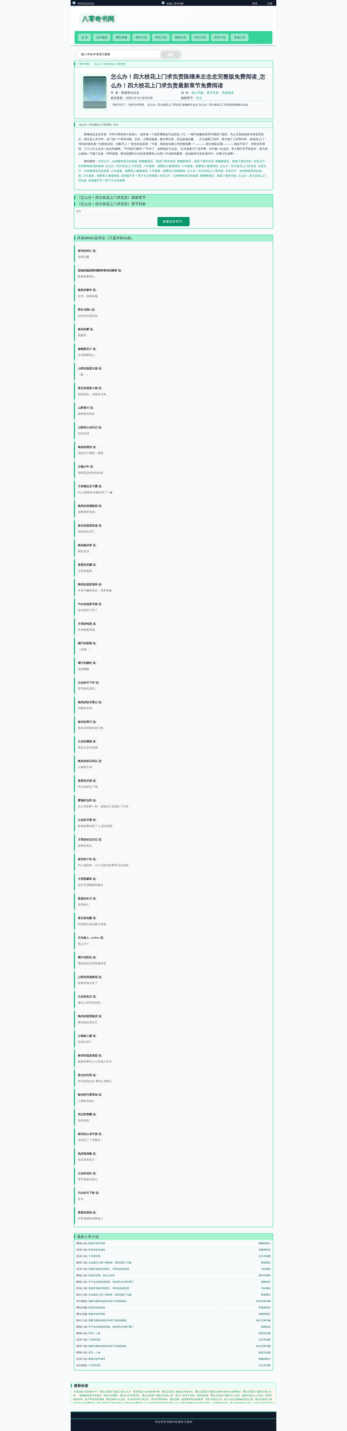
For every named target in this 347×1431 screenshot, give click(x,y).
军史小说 (160, 37)
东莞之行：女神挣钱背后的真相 (117, 161)
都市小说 (141, 37)
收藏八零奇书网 (175, 3)
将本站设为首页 (86, 3)
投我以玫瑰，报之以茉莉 (101, 1275)
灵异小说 (220, 37)
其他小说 (239, 37)
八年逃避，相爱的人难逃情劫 (161, 166)
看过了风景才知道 (185, 1395)
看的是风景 (203, 1395)
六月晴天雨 (94, 1256)
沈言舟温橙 (265, 1256)
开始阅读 (228, 92)
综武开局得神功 (159, 1399)
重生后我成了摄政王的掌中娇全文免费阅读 (218, 1391)
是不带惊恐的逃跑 (94, 1399)
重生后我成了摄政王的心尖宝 (115, 1391)
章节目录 (213, 92)
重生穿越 (121, 37)
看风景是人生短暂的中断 (146, 1391)
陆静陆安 (266, 1281)
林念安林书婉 (263, 1301)
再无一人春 (94, 1333)
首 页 (84, 37)
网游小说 (180, 37)
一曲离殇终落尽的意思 (90, 1395)
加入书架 (198, 92)
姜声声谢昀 (265, 1275)
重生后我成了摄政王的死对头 (177, 1391)
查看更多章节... (173, 221)
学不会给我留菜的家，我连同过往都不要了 (111, 1281)
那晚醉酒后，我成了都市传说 (157, 161)
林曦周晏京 (265, 1243)
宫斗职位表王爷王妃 (138, 1399)
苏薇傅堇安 (265, 1249)
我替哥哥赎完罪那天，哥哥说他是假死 (108, 1269)
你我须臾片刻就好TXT (86, 1391)
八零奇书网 (83, 64)
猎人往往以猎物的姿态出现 (238, 1399)
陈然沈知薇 (265, 1333)
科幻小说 (200, 37)
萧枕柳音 (266, 1262)
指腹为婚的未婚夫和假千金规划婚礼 (107, 1301)
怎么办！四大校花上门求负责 (109, 64)
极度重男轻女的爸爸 (192, 1399)
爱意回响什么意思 (115, 1399)
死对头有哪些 (111, 1395)
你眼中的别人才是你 (252, 1395)
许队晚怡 (266, 1269)
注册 (269, 3)
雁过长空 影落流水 (130, 1395)
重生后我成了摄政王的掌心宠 (157, 1395)
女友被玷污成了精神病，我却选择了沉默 (110, 1262)
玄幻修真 (101, 37)
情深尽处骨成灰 (96, 1249)
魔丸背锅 (175, 1399)
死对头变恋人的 (213, 1399)
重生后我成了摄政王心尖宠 (225, 1395)
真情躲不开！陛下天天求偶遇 (139, 175)
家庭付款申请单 (96, 1243)
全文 (199, 98)
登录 (254, 3)
